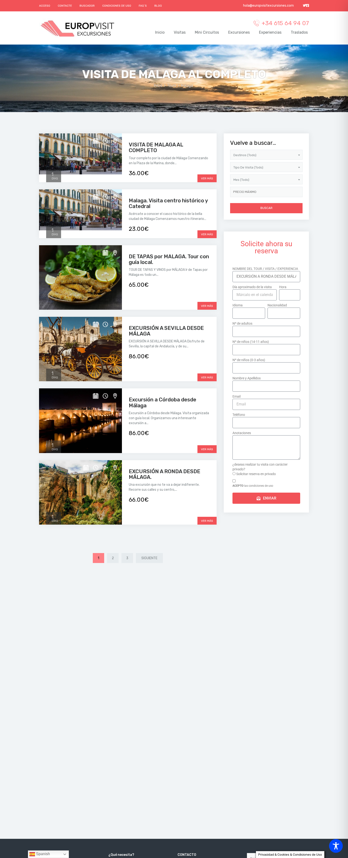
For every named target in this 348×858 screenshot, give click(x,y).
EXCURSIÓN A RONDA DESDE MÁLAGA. (164, 474)
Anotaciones (241, 433)
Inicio (160, 32)
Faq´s (143, 5)
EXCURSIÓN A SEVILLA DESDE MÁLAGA (166, 331)
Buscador (87, 5)
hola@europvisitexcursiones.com (268, 6)
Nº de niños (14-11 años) (250, 342)
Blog (158, 5)
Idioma (237, 305)
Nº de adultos (242, 323)
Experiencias (270, 32)
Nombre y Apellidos (246, 378)
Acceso (44, 5)
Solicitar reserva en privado (256, 474)
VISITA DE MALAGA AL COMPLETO (156, 147)
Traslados (299, 32)
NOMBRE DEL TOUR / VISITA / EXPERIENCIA (265, 269)
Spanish (42, 854)
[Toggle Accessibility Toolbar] (336, 846)
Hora (282, 287)
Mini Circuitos (207, 32)
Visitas (180, 32)
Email (236, 396)
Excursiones (239, 32)
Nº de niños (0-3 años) (248, 360)
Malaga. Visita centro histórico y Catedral (168, 203)
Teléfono (238, 415)
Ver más (207, 178)
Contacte (65, 5)
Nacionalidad (277, 305)
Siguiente (149, 558)
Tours (171, 85)
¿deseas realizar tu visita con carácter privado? (260, 467)
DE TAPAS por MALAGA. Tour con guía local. (169, 259)
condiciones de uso (261, 485)
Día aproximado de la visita (252, 287)
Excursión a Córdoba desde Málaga (162, 402)
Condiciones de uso (116, 5)
